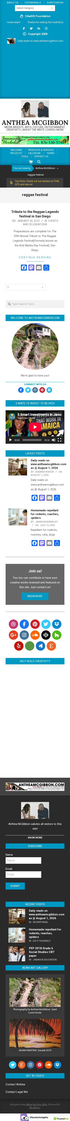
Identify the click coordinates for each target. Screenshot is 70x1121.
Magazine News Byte (36, 1104)
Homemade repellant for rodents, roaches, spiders (45, 514)
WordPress (34, 1107)
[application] (35, 427)
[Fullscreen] (59, 440)
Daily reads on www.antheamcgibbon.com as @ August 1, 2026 (48, 464)
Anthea (20, 1084)
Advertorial (40, 922)
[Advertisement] (35, 72)
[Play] (10, 440)
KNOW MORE (35, 596)
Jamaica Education (45, 959)
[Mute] (53, 440)
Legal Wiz (22, 1092)
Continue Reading (35, 257)
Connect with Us (35, 384)
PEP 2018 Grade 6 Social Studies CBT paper (42, 952)
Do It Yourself (42, 940)
